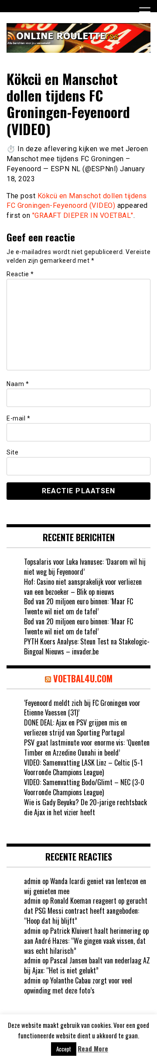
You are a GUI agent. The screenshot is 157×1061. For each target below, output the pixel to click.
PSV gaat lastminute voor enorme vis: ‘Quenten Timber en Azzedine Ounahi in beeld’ (87, 747)
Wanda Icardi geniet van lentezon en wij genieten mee (85, 886)
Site (12, 452)
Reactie (20, 274)
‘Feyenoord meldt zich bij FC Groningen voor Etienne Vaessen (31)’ (82, 708)
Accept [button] (63, 1048)
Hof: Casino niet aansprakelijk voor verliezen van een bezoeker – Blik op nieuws (83, 586)
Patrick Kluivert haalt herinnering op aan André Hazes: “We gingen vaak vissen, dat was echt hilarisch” (86, 940)
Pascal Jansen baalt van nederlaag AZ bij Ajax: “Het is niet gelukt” (87, 965)
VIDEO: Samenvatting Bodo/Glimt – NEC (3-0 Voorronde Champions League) (84, 787)
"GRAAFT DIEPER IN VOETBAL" (82, 215)
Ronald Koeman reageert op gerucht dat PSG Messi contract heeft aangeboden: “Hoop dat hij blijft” (85, 910)
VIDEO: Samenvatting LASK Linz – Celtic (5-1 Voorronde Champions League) (83, 767)
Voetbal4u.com (83, 678)
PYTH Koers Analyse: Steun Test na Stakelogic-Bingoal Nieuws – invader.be (87, 646)
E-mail (18, 418)
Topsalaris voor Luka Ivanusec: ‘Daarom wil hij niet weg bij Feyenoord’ (85, 566)
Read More (93, 1048)
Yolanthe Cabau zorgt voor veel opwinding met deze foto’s (78, 985)
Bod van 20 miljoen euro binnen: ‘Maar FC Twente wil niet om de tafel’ (78, 606)
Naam (18, 383)
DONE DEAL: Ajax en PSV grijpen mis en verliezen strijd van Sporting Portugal (75, 727)
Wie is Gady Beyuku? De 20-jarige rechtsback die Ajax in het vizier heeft (85, 807)
